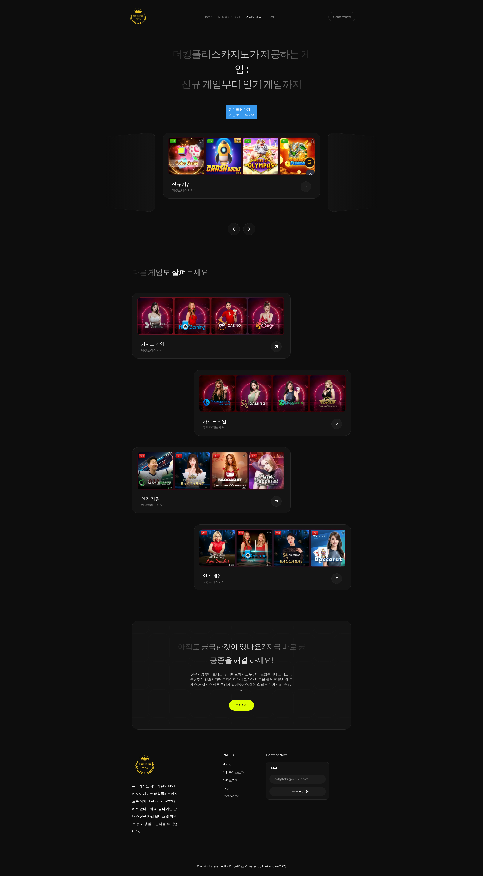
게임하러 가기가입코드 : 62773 (241, 112)
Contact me (231, 796)
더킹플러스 (236, 866)
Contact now (342, 17)
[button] (234, 229)
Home (208, 17)
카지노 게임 (254, 17)
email (273, 768)
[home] (138, 16)
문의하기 (241, 705)
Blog (271, 17)
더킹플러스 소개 (229, 17)
